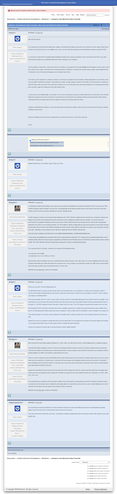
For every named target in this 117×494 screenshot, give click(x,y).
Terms (88, 489)
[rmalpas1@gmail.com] (17, 411)
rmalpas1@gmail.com (15, 402)
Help (73, 14)
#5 (29, 339)
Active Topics (60, 14)
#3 (29, 202)
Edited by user (32, 269)
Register (43, 10)
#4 (29, 282)
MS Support (12, 202)
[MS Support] (17, 211)
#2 (29, 159)
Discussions (11, 19)
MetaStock (45, 19)
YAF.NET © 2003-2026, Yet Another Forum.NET (98, 483)
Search (68, 14)
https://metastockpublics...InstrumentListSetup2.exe (74, 233)
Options (95, 25)
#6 (29, 402)
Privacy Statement (100, 489)
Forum (53, 14)
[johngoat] (17, 41)
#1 (29, 32)
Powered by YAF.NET (81, 483)
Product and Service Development (28, 19)
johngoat (11, 32)
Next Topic (105, 29)
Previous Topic (14, 28)
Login (38, 10)
